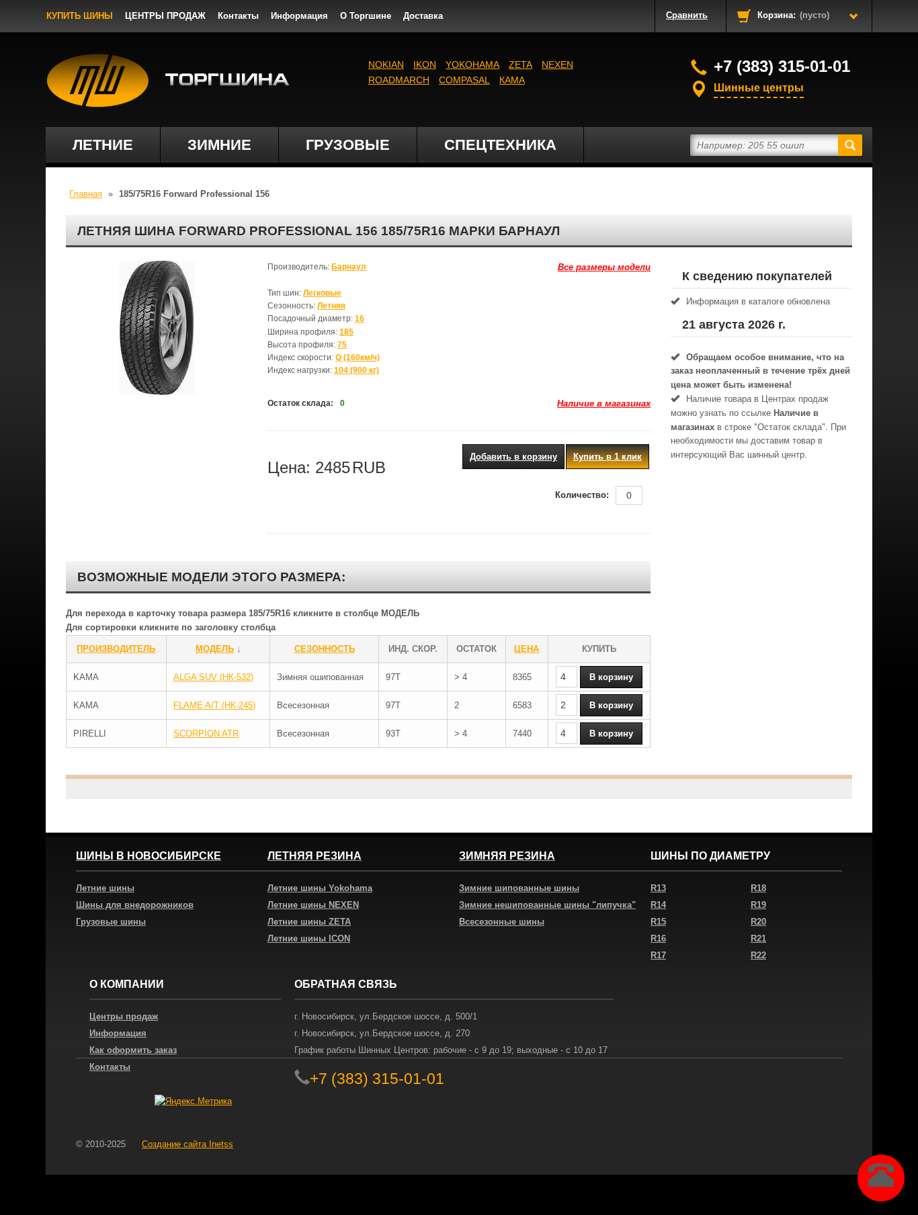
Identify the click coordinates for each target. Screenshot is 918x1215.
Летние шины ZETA (309, 922)
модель (215, 649)
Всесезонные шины (501, 922)
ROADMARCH (398, 80)
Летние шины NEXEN (313, 905)
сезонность (324, 649)
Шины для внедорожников (135, 905)
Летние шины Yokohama (319, 888)
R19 (758, 905)
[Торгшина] (168, 81)
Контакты (238, 16)
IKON (424, 64)
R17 (658, 955)
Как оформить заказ (133, 1050)
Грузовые (348, 144)
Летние (103, 144)
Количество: (582, 495)
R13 (658, 888)
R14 (658, 905)
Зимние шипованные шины (519, 888)
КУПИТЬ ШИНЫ (79, 16)
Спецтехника (500, 144)
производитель (116, 649)
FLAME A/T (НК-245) (214, 705)
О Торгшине (365, 16)
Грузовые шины (111, 922)
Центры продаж (123, 1016)
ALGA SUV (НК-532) (213, 677)
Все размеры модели (604, 267)
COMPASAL (464, 80)
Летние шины (105, 888)
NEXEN (557, 64)
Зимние (219, 144)
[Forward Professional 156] (156, 328)
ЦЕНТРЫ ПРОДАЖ (165, 16)
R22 (758, 955)
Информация (299, 16)
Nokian (386, 64)
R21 (758, 938)
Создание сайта (187, 1144)
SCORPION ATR (206, 733)
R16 (658, 938)
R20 (758, 922)
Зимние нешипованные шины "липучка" (547, 905)
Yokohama (472, 64)
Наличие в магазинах (604, 404)
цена (526, 649)
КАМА (512, 80)
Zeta (520, 64)
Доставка (423, 16)
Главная (85, 194)
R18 (758, 888)
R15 (658, 922)
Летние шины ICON (308, 938)
